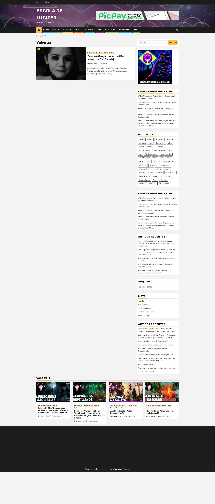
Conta (76, 30)
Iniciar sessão (143, 305)
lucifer (155, 161)
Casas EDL (151, 147)
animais (149, 139)
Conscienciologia (88, 405)
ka (148, 161)
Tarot (155, 180)
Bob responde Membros (147, 365)
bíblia (170, 143)
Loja (135, 30)
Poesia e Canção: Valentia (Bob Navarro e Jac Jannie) (106, 58)
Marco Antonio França (146, 102)
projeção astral (144, 176)
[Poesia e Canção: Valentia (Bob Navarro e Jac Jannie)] (61, 63)
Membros (142, 165)
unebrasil (142, 184)
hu (162, 158)
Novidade (105, 52)
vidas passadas (164, 184)
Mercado (89, 30)
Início (54, 30)
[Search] (177, 30)
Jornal (135, 405)
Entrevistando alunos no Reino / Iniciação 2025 (155, 355)
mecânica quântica (167, 161)
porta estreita (170, 173)
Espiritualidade (97, 52)
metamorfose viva (146, 169)
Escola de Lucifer (151, 154)
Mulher (158, 169)
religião (167, 176)
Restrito (66, 30)
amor (141, 139)
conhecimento (144, 150)
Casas (141, 147)
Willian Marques (144, 96)
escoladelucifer (165, 154)
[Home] (39, 29)
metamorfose (164, 165)
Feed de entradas (144, 308)
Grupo (98, 30)
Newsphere (113, 469)
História (129, 405)
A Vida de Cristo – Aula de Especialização (153, 258)
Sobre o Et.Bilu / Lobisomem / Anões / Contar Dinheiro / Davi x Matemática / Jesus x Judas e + (53, 410)
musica (142, 173)
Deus (170, 150)
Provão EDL (124, 30)
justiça (141, 161)
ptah (155, 176)
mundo (166, 169)
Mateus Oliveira (115, 408)
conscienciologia (159, 150)
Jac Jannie (103, 63)
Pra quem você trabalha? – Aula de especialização (156, 368)
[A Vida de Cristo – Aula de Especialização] (126, 392)
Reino (154, 408)
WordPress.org (143, 316)
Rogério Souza (144, 180)
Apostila (170, 139)
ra (161, 176)
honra (155, 158)
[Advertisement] (59, 447)
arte (150, 143)
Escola (89, 52)
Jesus (168, 158)
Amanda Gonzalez (145, 108)
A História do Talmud (146, 372)
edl (140, 154)
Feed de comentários (146, 312)
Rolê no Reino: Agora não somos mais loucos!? (155, 264)
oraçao (150, 173)
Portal (46, 30)
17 (38, 49)
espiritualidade (144, 158)
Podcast (111, 52)
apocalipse (159, 139)
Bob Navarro (110, 30)
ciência (160, 147)
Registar (141, 301)
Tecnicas (164, 180)
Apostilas (142, 143)
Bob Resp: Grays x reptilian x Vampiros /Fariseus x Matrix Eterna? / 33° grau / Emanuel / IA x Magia (156, 123)
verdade (152, 184)
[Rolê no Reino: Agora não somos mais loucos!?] (162, 392)
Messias (153, 165)
